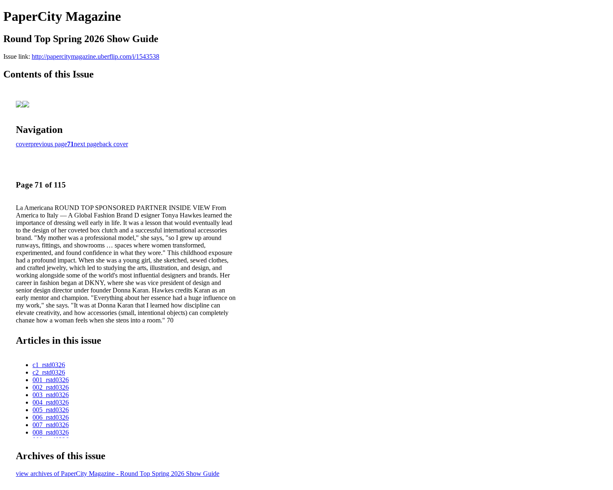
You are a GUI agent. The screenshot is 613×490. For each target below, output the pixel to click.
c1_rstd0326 (49, 364)
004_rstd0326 (51, 402)
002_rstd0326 (51, 387)
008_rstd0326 (51, 432)
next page (86, 144)
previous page (48, 144)
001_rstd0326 (51, 379)
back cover (113, 144)
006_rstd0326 (51, 417)
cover (23, 144)
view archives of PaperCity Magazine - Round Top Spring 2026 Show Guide (117, 473)
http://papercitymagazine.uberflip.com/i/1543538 (95, 56)
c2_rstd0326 (49, 372)
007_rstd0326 (51, 424)
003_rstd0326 (51, 394)
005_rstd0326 (51, 409)
